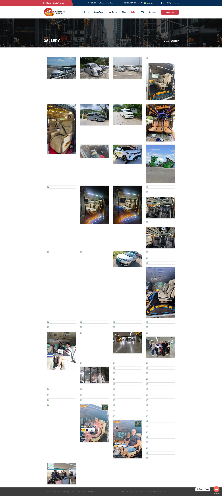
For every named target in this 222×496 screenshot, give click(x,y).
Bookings (170, 12)
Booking (66, 492)
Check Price (98, 12)
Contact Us (92, 492)
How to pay (112, 12)
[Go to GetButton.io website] (216, 493)
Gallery (133, 12)
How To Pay (81, 492)
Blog (124, 12)
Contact (152, 12)
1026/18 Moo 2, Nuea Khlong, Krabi (101, 3)
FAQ (143, 12)
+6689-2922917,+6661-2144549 (133, 3)
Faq (73, 492)
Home (86, 12)
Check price (56, 492)
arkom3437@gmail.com (171, 3)
